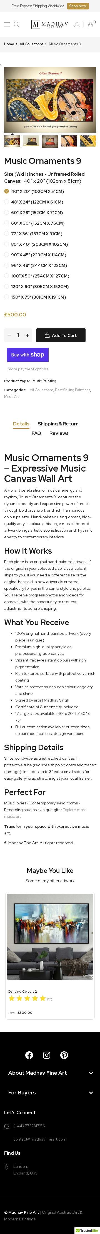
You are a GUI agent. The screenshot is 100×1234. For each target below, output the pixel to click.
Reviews (59, 433)
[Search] (16, 25)
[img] (27, 999)
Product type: (17, 381)
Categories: (15, 390)
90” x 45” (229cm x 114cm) (38, 255)
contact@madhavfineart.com (39, 1139)
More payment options (28, 368)
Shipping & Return (58, 424)
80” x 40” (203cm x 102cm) (39, 244)
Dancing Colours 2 (22, 991)
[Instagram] (47, 1055)
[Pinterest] (64, 1055)
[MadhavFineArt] (50, 24)
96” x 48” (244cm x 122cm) (38, 265)
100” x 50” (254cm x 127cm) (39, 276)
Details (21, 424)
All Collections (41, 390)
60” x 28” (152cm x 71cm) (36, 212)
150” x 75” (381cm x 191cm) (38, 297)
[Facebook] (29, 1055)
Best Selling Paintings (72, 390)
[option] (12, 141)
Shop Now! (78, 6)
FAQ (36, 433)
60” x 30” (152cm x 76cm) (37, 223)
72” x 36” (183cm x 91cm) (36, 234)
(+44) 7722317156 (29, 1125)
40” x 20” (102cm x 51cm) (37, 191)
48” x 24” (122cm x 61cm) (36, 202)
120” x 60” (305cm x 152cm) (39, 286)
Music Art (11, 396)
